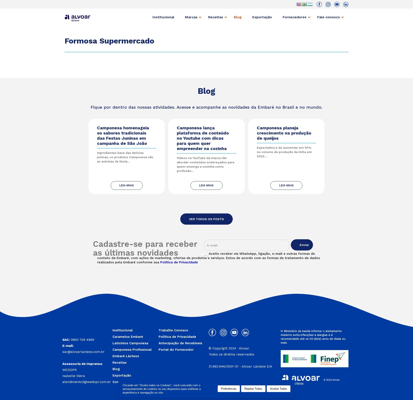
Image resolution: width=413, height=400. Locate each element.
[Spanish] (310, 4)
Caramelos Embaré (127, 337)
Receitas (119, 362)
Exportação (262, 17)
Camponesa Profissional (132, 350)
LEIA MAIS (126, 185)
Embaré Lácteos (125, 356)
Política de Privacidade (177, 337)
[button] (194, 17)
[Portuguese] (305, 4)
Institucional (163, 17)
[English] (299, 4)
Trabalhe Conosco (173, 330)
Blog (238, 17)
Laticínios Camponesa (130, 343)
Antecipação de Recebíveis (180, 343)
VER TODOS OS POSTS (206, 219)
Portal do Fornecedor (176, 350)
